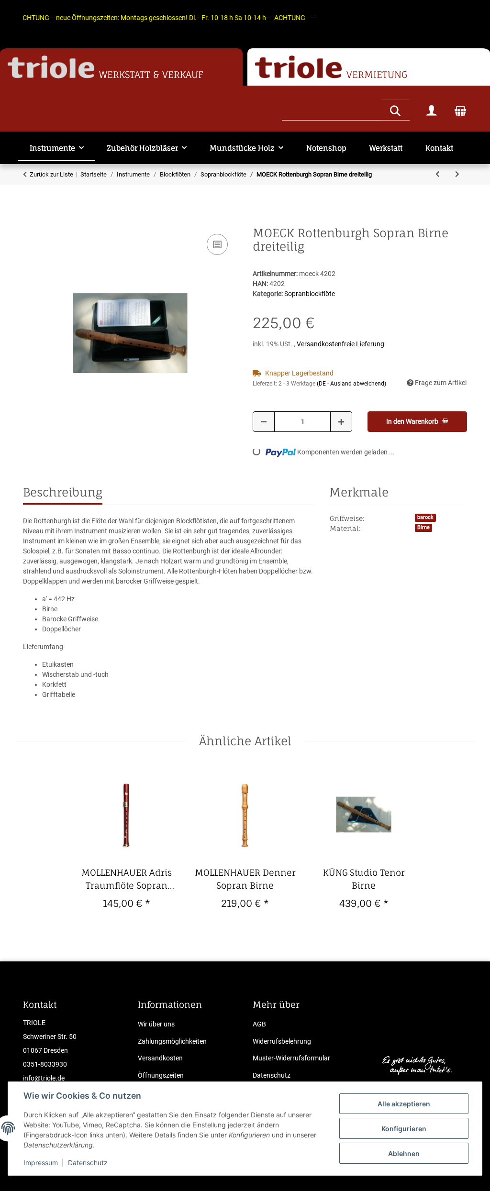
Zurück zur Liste (51, 174)
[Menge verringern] (263, 421)
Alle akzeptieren (404, 1104)
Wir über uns (156, 1024)
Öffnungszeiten (161, 1075)
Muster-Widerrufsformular (291, 1058)
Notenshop (326, 148)
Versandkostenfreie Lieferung (340, 344)
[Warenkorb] (460, 110)
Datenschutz (88, 1162)
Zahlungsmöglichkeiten (172, 1041)
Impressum (40, 1162)
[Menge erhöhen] (341, 421)
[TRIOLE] (51, 67)
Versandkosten (160, 1058)
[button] (431, 110)
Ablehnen (404, 1153)
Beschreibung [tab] (62, 492)
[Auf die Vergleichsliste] (217, 244)
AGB (259, 1024)
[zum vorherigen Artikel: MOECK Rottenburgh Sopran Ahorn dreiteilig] (437, 174)
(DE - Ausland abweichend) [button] (351, 383)
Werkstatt (385, 148)
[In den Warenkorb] (30, 221)
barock (425, 517)
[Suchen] (395, 109)
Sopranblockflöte (309, 294)
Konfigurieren (403, 1129)
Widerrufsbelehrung (282, 1041)
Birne (423, 527)
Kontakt (439, 148)
